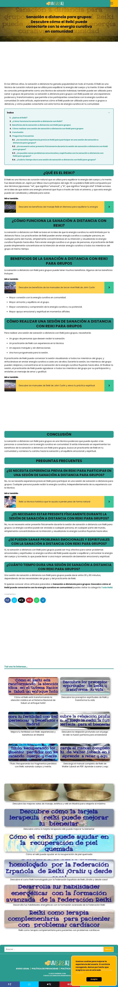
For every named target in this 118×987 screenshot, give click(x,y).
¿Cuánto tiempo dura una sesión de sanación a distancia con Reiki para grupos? (56, 159)
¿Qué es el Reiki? (19, 117)
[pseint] (57, 965)
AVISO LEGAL (22, 968)
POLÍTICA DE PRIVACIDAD (45, 968)
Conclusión (17, 132)
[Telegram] (43, 600)
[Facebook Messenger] (14, 600)
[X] (21, 600)
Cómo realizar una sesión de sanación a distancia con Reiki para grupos (47, 128)
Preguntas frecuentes (23, 136)
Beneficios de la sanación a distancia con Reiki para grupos (41, 125)
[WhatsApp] (36, 600)
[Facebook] (7, 600)
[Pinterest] (29, 600)
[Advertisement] (59, 64)
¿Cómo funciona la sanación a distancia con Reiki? (37, 121)
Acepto (94, 979)
